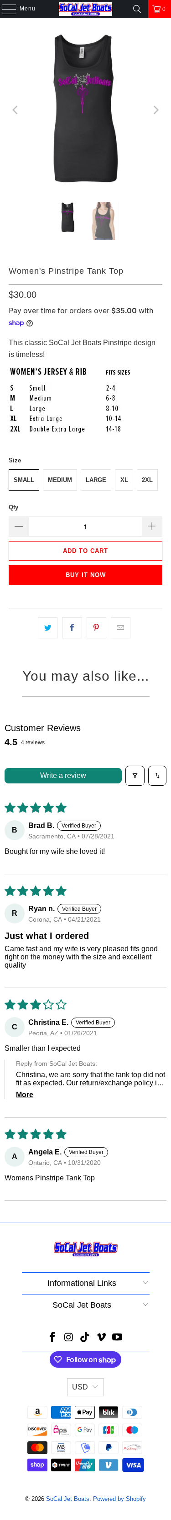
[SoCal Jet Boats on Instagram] (69, 1337)
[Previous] (15, 110)
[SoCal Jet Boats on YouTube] (117, 1337)
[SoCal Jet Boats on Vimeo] (101, 1337)
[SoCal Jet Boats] (86, 9)
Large (96, 480)
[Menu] (4, 9)
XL (124, 480)
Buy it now (86, 575)
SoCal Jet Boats (67, 1498)
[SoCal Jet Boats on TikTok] (85, 1337)
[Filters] (135, 776)
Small (24, 480)
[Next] (155, 110)
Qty (13, 507)
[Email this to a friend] (120, 627)
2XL (147, 480)
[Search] (137, 9)
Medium (60, 480)
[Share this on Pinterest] (96, 627)
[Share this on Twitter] (47, 627)
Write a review (63, 775)
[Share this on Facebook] (72, 627)
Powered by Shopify (119, 1498)
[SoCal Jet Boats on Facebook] (52, 1337)
